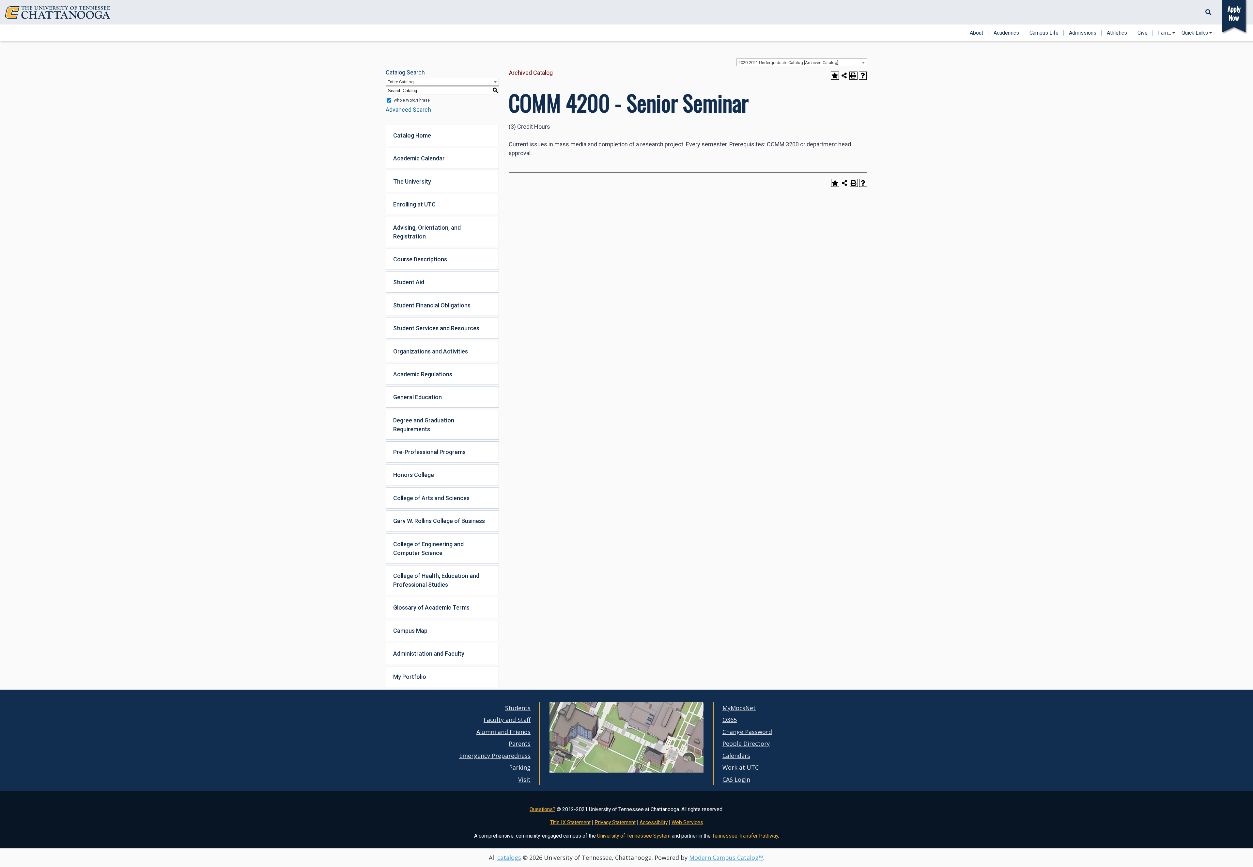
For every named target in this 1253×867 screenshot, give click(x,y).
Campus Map (410, 630)
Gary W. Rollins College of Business (439, 520)
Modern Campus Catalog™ (726, 857)
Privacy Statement (615, 822)
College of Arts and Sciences (431, 498)
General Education (417, 397)
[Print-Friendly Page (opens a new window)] (853, 76)
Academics (1006, 33)
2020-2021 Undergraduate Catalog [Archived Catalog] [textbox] (788, 62)
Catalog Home (412, 135)
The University (412, 181)
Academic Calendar (419, 158)
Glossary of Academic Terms (431, 607)
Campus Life (1044, 33)
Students (518, 708)
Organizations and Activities (430, 351)
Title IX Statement (570, 822)
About (976, 33)
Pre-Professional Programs (429, 452)
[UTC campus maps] (626, 771)
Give (1142, 33)
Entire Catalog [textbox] (401, 81)
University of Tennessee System (634, 836)
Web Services (687, 822)
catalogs (509, 857)
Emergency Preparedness (495, 756)
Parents (520, 743)
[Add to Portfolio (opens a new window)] (835, 76)
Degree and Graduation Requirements (423, 425)
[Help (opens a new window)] (863, 76)
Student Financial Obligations (432, 305)
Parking (520, 767)
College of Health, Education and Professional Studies (436, 580)
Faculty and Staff (507, 720)
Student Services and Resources (436, 328)
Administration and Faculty (428, 653)
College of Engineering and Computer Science (428, 548)
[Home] (58, 13)
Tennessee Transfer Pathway (745, 836)
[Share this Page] (844, 76)
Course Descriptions (420, 259)
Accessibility (654, 822)
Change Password (747, 732)
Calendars (736, 756)
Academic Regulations (422, 374)
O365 (729, 720)
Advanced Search (408, 109)
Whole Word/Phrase (412, 100)
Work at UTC (740, 767)
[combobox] (801, 62)
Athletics (1117, 33)
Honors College (413, 474)
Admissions (1082, 33)
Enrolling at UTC (414, 204)
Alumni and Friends (503, 732)
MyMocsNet (739, 708)
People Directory (746, 743)
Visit (524, 779)
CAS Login (736, 779)
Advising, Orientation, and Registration (427, 232)
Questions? (542, 809)
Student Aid (408, 282)
